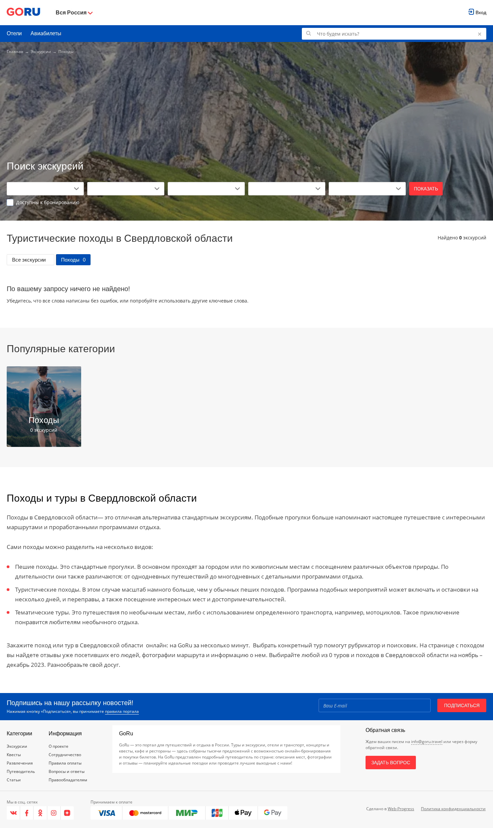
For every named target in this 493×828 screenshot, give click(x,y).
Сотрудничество (65, 754)
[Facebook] (27, 813)
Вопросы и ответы (67, 771)
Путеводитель (21, 771)
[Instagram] (54, 813)
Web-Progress (401, 809)
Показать (426, 188)
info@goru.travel (426, 741)
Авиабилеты (46, 33)
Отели (14, 33)
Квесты (14, 754)
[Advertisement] (246, 108)
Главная (15, 51)
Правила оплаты (65, 763)
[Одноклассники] (40, 813)
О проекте (58, 746)
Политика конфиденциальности (453, 809)
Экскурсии (41, 51)
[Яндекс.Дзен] (67, 813)
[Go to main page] (23, 12)
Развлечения (20, 763)
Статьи (14, 780)
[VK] (13, 813)
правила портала (122, 711)
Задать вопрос (390, 762)
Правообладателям (68, 780)
